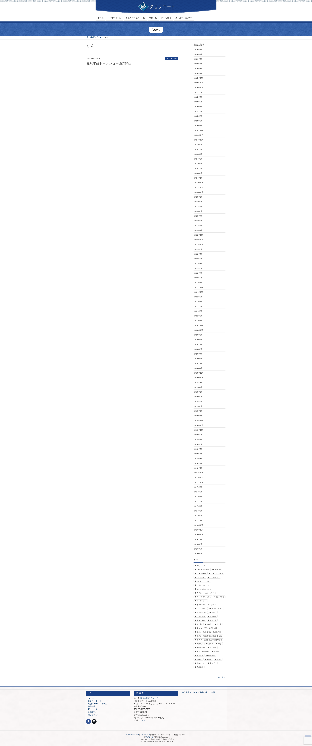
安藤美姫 (200, 644)
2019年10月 (199, 378)
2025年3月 (198, 116)
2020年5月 (198, 349)
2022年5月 (198, 268)
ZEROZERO (201, 573)
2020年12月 (199, 325)
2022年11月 (198, 240)
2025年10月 (199, 88)
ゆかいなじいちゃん (204, 589)
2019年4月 (198, 401)
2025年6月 (198, 102)
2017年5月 (198, 501)
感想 (219, 644)
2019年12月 (199, 373)
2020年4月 (198, 354)
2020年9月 (198, 335)
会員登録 (92, 712)
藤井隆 (199, 659)
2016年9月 (198, 539)
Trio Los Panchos (203, 570)
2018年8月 (198, 435)
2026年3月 (198, 69)
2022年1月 (198, 283)
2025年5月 (198, 107)
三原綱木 (213, 616)
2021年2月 (198, 316)
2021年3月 (198, 311)
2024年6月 (198, 159)
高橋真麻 (200, 667)
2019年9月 (198, 382)
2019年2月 (198, 411)
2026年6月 (198, 59)
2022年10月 (199, 244)
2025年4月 (198, 111)
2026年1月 (198, 73)
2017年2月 (198, 516)
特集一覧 (92, 706)
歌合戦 (216, 651)
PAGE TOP (303, 721)
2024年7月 (198, 154)
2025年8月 (198, 92)
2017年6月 (198, 497)
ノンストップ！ (217, 609)
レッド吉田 (201, 616)
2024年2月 (198, 173)
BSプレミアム (202, 566)
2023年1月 (198, 230)
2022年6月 (198, 264)
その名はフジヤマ (203, 581)
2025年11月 (198, 83)
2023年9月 (198, 197)
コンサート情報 (171, 58)
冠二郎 (199, 624)
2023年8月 (198, 202)
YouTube (217, 570)
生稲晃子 (211, 655)
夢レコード (93, 709)
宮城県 (210, 644)
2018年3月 (198, 459)
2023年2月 (198, 225)
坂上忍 (219, 624)
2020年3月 (198, 359)
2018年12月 (199, 420)
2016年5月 (198, 554)
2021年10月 (199, 292)
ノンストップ (201, 609)
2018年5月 (198, 449)
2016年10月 (199, 535)
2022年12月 (199, 235)
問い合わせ (93, 715)
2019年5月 (198, 397)
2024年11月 (198, 135)
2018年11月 (198, 425)
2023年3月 (198, 221)
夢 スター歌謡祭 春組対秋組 (207, 628)
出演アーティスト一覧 (97, 704)
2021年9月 (198, 297)
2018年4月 (198, 454)
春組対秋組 (201, 648)
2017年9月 (198, 487)
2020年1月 (198, 368)
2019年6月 (198, 392)
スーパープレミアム (204, 597)
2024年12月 (199, 130)
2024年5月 (198, 164)
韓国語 (219, 659)
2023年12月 (199, 183)
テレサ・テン (201, 601)
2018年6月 (198, 444)
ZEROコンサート (217, 573)
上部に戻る (220, 677)
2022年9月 (198, 249)
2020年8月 (198, 340)
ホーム (91, 698)
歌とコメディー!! (203, 651)
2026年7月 (198, 54)
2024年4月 (198, 168)
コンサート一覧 (95, 701)
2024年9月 (198, 145)
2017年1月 (198, 520)
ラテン (213, 612)
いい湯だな (201, 577)
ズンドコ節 (220, 597)
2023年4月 (198, 216)
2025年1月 (198, 126)
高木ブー (213, 663)
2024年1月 (198, 178)
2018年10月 (199, 430)
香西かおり (201, 663)
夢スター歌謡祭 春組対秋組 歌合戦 (209, 636)
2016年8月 (198, 544)
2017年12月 (199, 473)
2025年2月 (198, 121)
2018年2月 (198, 463)
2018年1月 (198, 468)
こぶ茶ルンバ (214, 577)
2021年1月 (198, 321)
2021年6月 (198, 302)
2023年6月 (198, 206)
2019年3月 (198, 406)
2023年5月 (198, 211)
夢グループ (146, 735)
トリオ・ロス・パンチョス (206, 605)
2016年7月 (198, 549)
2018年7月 (198, 440)
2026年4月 (198, 64)
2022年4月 (198, 273)
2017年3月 (198, 511)
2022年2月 (198, 278)
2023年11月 (198, 187)
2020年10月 (199, 330)
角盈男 (209, 659)
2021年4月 (198, 306)
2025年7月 (198, 97)
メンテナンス (201, 612)
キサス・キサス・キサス (205, 593)
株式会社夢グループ (149, 698)
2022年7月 (198, 259)
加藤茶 (209, 624)
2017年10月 (199, 482)
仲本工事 (213, 620)
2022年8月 (198, 254)
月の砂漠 (213, 648)
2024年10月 (199, 140)
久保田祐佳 (201, 620)
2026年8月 (198, 49)
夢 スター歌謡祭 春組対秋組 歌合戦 (209, 640)
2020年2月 (198, 363)
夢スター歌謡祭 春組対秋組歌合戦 (209, 632)
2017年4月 (198, 506)
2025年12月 (199, 78)
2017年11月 (198, 478)
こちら (143, 720)
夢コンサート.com (132, 735)
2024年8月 (198, 149)
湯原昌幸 (200, 655)
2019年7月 (198, 387)
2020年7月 (198, 344)
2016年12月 (199, 525)
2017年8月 (198, 492)
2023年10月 (199, 192)
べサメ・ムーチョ (203, 585)
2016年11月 (198, 530)
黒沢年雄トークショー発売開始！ (111, 63)
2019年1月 (198, 416)
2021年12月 (199, 287)
